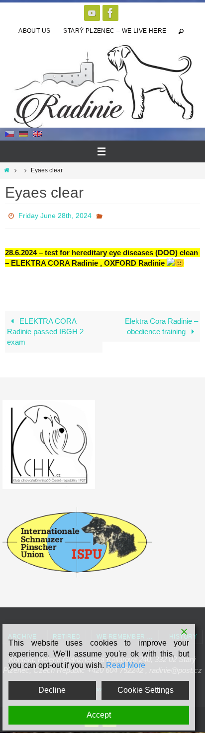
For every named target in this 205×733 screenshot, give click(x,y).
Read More (125, 665)
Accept (99, 715)
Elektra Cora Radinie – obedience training (161, 323)
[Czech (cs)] (9, 134)
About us (34, 30)
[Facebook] (110, 13)
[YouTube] (92, 13)
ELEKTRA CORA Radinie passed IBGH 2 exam (45, 329)
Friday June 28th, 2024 (55, 215)
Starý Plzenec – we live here (114, 30)
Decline (52, 690)
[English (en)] (37, 134)
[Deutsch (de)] (23, 134)
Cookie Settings (145, 690)
